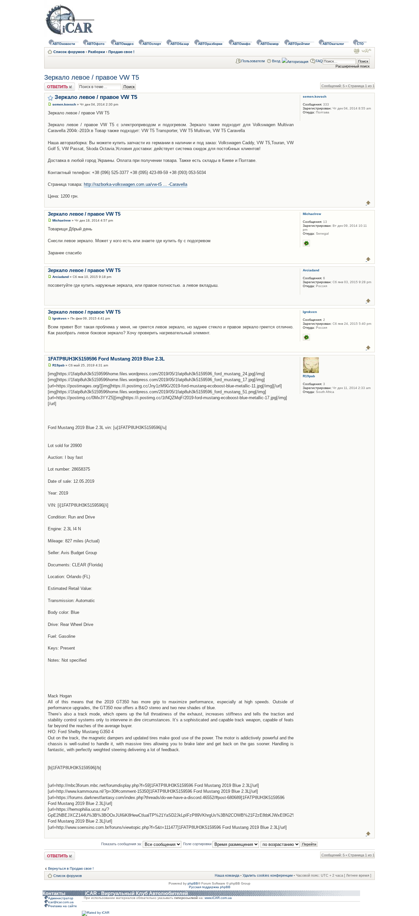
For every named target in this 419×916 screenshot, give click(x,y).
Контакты (54, 893)
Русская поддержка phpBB (209, 887)
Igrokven (59, 318)
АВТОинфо (241, 44)
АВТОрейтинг (299, 44)
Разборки (96, 52)
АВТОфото (95, 44)
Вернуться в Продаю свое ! (71, 868)
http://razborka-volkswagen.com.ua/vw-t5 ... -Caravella (135, 184)
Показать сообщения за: (122, 844)
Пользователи (253, 61)
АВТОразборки (210, 44)
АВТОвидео (124, 44)
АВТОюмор (269, 44)
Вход (276, 61)
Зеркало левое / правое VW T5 (91, 77)
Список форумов (69, 52)
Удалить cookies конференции (268, 875)
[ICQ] (306, 243)
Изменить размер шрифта (366, 50)
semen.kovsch (64, 104)
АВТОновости (63, 44)
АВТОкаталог (333, 44)
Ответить (52, 85)
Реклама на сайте (62, 906)
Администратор (60, 898)
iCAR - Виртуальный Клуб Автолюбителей (136, 893)
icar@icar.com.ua (61, 902)
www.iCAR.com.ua (218, 898)
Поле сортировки (197, 844)
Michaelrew (61, 220)
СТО (360, 44)
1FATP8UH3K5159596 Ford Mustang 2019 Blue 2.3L (106, 358)
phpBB (193, 883)
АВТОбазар (179, 44)
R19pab (58, 365)
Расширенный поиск (353, 66)
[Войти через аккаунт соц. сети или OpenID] (295, 61)
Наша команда (227, 875)
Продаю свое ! (121, 52)
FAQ (319, 61)
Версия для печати (356, 50)
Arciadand (60, 277)
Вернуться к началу (368, 202)
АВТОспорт (151, 44)
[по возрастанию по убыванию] (289, 844)
